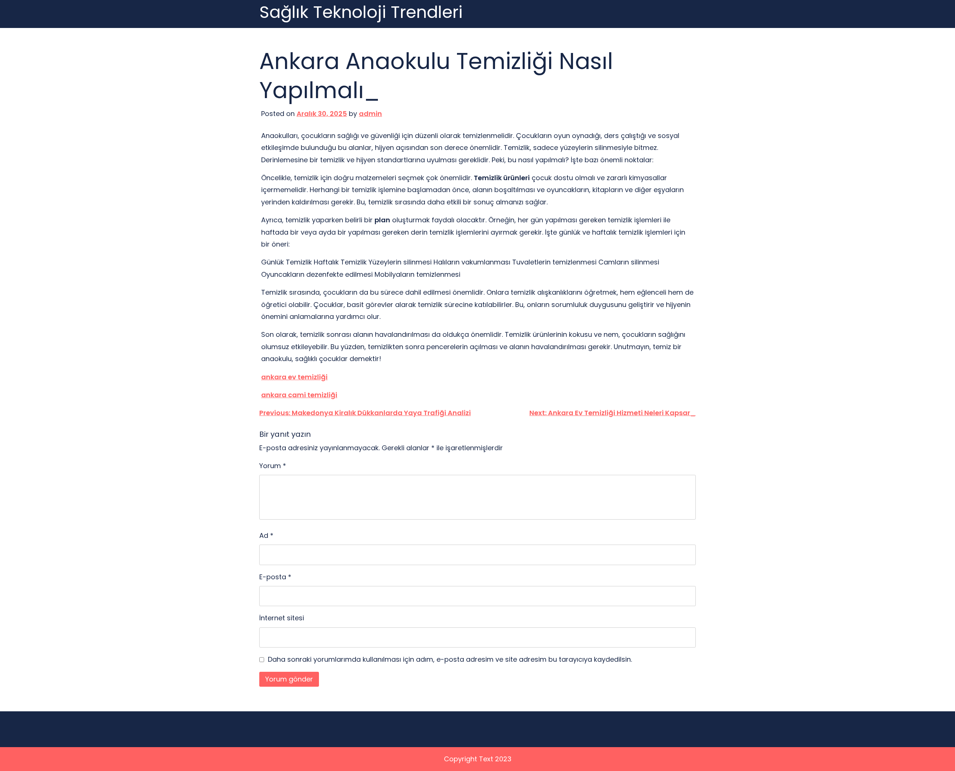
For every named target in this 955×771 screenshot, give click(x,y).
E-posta (275, 577)
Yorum (272, 465)
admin (370, 113)
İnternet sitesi (281, 618)
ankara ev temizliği (294, 377)
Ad (266, 535)
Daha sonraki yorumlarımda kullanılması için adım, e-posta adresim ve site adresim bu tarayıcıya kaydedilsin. (450, 659)
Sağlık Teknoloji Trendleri (361, 12)
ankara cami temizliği (299, 394)
